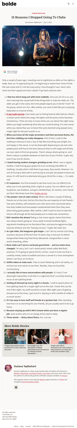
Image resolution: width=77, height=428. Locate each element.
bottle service (41, 193)
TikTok (61, 379)
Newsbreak (24, 373)
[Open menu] (73, 3)
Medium (42, 379)
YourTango (46, 373)
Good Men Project (35, 373)
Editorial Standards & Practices (63, 426)
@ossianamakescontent (30, 382)
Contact (28, 426)
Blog (21, 426)
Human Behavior (38, 13)
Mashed (16, 373)
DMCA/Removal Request (41, 426)
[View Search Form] (68, 3)
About (16, 426)
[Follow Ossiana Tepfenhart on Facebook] (16, 387)
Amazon (64, 375)
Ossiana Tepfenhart (34, 22)
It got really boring (15, 114)
